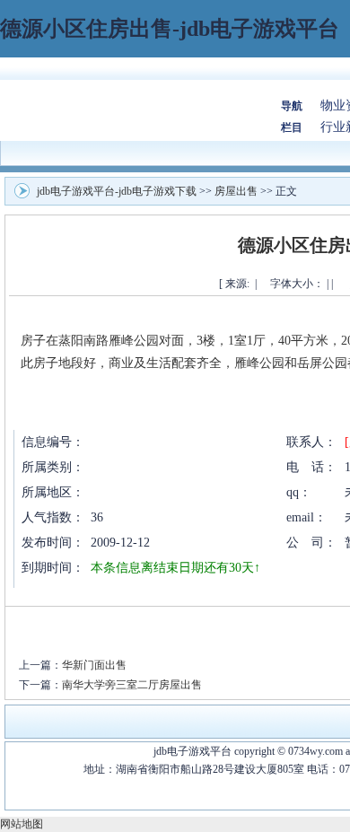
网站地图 (21, 824)
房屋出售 (236, 191)
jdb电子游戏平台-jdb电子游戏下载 (117, 191)
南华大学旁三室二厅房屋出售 (132, 685)
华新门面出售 (94, 665)
